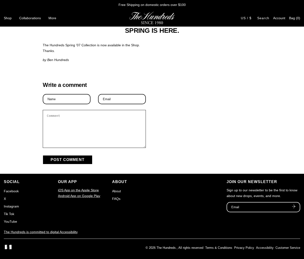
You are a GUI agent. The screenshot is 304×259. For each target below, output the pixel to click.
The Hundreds (166, 248)
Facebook (11, 191)
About (116, 191)
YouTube (10, 221)
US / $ (246, 18)
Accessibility (265, 248)
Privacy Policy (244, 248)
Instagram (11, 206)
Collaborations (30, 18)
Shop (8, 18)
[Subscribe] (294, 207)
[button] (294, 18)
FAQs (116, 199)
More (52, 18)
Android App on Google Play (79, 196)
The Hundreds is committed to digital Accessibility (41, 232)
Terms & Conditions (218, 248)
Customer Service (288, 248)
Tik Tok (9, 214)
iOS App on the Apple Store (78, 190)
